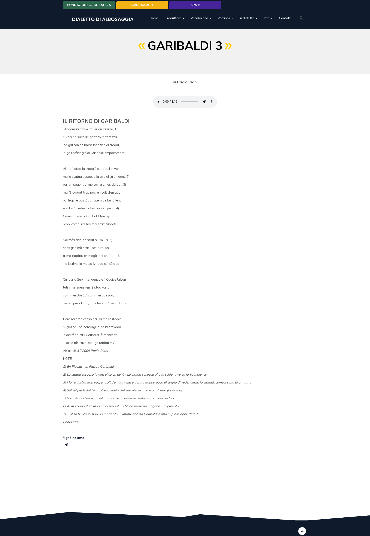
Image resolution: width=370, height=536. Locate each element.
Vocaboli (224, 18)
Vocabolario (200, 18)
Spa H (195, 5)
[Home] (104, 19)
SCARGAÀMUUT (142, 5)
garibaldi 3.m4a (68, 444)
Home (154, 18)
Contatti (285, 18)
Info (267, 18)
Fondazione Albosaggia (89, 5)
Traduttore (173, 18)
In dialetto (247, 18)
